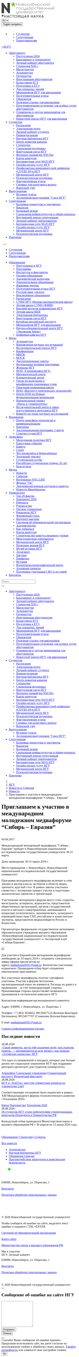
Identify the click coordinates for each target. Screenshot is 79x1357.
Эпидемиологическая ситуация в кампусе (42, 486)
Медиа (13, 469)
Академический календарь (33, 278)
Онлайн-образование (29, 275)
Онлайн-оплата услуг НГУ (33, 164)
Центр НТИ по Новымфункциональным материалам (35, 395)
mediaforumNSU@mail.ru (25, 965)
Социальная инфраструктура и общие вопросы (45, 214)
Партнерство (18, 1105)
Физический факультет (28, 1076)
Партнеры (15, 237)
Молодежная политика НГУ (33, 440)
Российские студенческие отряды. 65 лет (41, 463)
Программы (23, 269)
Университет (17, 492)
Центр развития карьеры (31, 141)
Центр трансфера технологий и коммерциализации (35, 422)
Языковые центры (27, 285)
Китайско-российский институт (36, 321)
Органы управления (29, 509)
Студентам (23, 33)
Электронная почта (28, 128)
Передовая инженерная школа (35, 387)
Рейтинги (22, 502)
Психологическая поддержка (34, 177)
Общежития (23, 99)
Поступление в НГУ (29, 265)
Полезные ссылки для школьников (38, 102)
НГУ (12, 784)
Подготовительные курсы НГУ (35, 288)
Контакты (15, 575)
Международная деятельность (35, 538)
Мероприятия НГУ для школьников (38, 92)
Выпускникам (18, 191)
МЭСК (20, 357)
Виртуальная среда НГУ (31, 151)
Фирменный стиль (28, 515)
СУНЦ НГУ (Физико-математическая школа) (44, 301)
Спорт (20, 449)
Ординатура (23, 76)
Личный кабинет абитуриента (35, 62)
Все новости (9, 1143)
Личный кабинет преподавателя (36, 220)
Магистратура (25, 69)
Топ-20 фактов (25, 496)
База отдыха (23, 466)
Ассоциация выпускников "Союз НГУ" (41, 197)
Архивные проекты (28, 568)
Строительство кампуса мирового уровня (42, 535)
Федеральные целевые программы (37, 364)
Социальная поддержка (31, 148)
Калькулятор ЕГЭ (27, 82)
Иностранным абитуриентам (34, 79)
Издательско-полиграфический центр (39, 565)
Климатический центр (30, 377)
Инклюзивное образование (33, 295)
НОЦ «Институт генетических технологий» (44, 390)
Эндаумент (23, 551)
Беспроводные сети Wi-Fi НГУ (35, 161)
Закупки (21, 555)
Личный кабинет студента (32, 131)
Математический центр (31, 374)
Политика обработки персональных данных (29, 1194)
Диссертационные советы (32, 361)
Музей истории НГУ (29, 548)
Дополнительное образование (35, 282)
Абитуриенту (17, 52)
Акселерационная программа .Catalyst (40, 430)
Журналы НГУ (25, 367)
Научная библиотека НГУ (32, 138)
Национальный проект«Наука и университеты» (32, 402)
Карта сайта (8, 1239)
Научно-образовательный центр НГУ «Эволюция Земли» (39, 330)
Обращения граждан (22, 1156)
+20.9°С (6, 46)
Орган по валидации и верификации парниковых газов (36, 382)
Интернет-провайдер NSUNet (34, 154)
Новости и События (21, 787)
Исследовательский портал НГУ (36, 347)
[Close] (2, 1288)
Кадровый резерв (27, 210)
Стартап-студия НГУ (29, 433)
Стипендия (26, 1137)
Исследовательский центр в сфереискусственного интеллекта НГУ (37, 409)
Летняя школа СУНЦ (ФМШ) (34, 305)
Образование (17, 262)
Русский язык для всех (30, 292)
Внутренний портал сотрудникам (37, 217)
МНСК (20, 354)
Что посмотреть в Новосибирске (36, 453)
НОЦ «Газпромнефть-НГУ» (33, 371)
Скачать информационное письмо (22, 1028)
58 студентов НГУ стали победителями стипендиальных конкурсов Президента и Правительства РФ (36, 1113)
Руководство (24, 505)
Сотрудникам (24, 37)
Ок (4, 1353)
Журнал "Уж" (24, 482)
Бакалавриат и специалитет (33, 59)
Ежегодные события (29, 443)
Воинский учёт (25, 187)
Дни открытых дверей (30, 89)
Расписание (23, 125)
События (21, 476)
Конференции (25, 351)
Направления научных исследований (39, 344)
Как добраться (25, 528)
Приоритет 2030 (26, 499)
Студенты (39, 1137)
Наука (12, 338)
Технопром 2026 (37, 1105)
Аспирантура (24, 72)
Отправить (9, 1329)
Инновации (16, 417)
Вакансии (22, 207)
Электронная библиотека (32, 315)
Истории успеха (26, 194)
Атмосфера (16, 436)
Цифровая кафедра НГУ (31, 334)
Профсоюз (22, 558)
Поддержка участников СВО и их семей (41, 571)
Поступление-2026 (28, 56)
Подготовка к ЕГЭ (28, 85)
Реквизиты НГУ (26, 512)
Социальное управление (31, 1073)
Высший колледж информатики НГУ (39, 308)
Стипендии (23, 145)
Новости (21, 473)
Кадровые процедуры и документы (38, 204)
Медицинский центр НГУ (32, 174)
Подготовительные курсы (32, 95)
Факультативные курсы (31, 181)
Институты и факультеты (32, 272)
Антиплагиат (17, 1149)
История (21, 561)
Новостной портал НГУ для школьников (41, 118)
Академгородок (26, 525)
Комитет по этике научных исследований (42, 413)
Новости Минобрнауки (30, 489)
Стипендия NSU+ (27, 66)
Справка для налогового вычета (36, 184)
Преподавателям (26, 40)
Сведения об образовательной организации (43, 522)
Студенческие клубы (29, 459)
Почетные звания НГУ (30, 545)
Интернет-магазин (27, 519)
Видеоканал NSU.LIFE (30, 479)
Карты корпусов (26, 158)
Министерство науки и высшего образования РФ (32, 1245)
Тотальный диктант (28, 456)
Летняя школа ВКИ (28, 311)
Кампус (21, 446)
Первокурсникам (27, 135)
